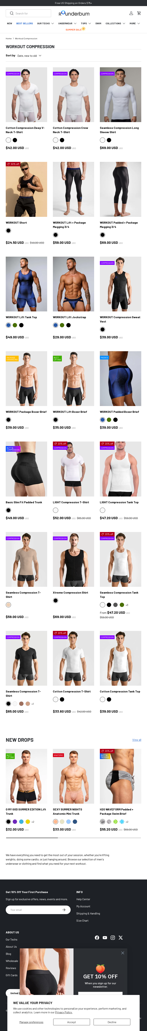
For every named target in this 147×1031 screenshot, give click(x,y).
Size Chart (82, 920)
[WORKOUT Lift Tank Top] (26, 284)
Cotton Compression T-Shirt (72, 691)
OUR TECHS (43, 23)
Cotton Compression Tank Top (120, 691)
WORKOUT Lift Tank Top (21, 317)
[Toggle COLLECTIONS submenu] (124, 23)
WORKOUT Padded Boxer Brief (119, 411)
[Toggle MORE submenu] (138, 23)
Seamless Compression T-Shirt (23, 594)
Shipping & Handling (88, 913)
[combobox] (28, 13)
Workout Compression (26, 38)
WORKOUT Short (16, 222)
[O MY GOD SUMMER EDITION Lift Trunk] (26, 776)
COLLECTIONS (113, 23)
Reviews (11, 968)
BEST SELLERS (24, 23)
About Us (11, 946)
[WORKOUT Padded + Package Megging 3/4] (120, 189)
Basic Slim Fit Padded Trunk (24, 502)
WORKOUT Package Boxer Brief (26, 411)
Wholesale (12, 960)
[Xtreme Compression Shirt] (73, 559)
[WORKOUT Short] (26, 189)
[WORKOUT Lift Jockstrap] (73, 284)
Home (9, 38)
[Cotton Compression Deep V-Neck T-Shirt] (26, 94)
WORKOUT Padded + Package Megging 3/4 (119, 224)
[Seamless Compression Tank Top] (120, 559)
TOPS (84, 23)
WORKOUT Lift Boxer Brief (70, 411)
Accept (71, 1022)
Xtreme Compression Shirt (70, 592)
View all (136, 739)
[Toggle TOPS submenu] (89, 23)
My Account (83, 906)
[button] (139, 13)
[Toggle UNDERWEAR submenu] (75, 23)
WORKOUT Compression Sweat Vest (120, 319)
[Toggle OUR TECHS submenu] (52, 23)
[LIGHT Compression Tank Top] (120, 469)
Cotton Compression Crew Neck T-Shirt (70, 130)
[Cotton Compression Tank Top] (120, 658)
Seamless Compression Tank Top (119, 594)
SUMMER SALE (74, 29)
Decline (112, 1022)
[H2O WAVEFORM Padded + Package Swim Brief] (120, 776)
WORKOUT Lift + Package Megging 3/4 (69, 224)
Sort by (10, 55)
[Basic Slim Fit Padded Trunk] (26, 469)
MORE (133, 23)
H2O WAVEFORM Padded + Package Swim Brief (116, 811)
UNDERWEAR (65, 23)
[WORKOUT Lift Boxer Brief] (73, 378)
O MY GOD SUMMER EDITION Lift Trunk (26, 811)
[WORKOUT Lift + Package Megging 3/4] (73, 189)
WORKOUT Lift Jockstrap (69, 317)
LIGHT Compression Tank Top (119, 502)
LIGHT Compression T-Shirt (71, 502)
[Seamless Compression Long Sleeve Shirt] (120, 94)
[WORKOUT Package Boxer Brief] (26, 378)
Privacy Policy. (63, 1012)
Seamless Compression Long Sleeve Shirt (119, 130)
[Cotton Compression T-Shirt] (73, 658)
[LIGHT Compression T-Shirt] (73, 469)
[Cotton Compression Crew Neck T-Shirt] (73, 94)
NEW (9, 23)
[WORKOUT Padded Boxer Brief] (120, 378)
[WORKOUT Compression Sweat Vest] (120, 284)
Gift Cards (12, 975)
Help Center (83, 899)
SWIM (98, 23)
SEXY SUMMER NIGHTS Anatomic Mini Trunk (67, 811)
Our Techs (11, 939)
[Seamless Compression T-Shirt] (26, 559)
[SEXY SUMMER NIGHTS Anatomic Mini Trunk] (73, 776)
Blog (8, 953)
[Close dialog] (123, 953)
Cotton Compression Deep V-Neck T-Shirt (25, 130)
